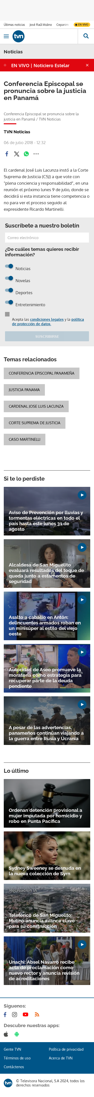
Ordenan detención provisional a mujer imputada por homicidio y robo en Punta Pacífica (45, 815)
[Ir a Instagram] (15, 1015)
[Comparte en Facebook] (7, 154)
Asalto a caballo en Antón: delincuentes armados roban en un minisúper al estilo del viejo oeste (45, 625)
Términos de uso (17, 1058)
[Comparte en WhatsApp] (26, 154)
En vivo (83, 24)
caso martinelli (24, 439)
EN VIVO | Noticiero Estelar (40, 65)
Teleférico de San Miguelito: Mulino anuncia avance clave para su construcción (42, 920)
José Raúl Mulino (41, 25)
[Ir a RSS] (38, 1015)
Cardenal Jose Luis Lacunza (36, 406)
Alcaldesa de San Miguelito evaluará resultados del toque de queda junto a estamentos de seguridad (46, 573)
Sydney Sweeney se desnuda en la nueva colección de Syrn (45, 870)
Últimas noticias (14, 25)
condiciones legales (47, 319)
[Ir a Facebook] (6, 1015)
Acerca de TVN (60, 1058)
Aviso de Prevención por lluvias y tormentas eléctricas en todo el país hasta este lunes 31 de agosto (46, 521)
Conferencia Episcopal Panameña (41, 373)
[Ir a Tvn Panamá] (45, 36)
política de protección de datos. (48, 321)
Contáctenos (14, 1067)
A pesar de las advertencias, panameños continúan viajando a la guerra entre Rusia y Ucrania (46, 733)
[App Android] (18, 1034)
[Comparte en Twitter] (17, 154)
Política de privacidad (66, 1049)
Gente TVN (12, 1049)
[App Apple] (7, 1034)
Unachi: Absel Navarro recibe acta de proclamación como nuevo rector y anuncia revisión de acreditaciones (44, 970)
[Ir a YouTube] (26, 1015)
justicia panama (24, 389)
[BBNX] (8, 1083)
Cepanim (62, 25)
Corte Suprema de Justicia (34, 422)
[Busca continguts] (86, 36)
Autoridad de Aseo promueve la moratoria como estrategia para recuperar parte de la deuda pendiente (45, 678)
